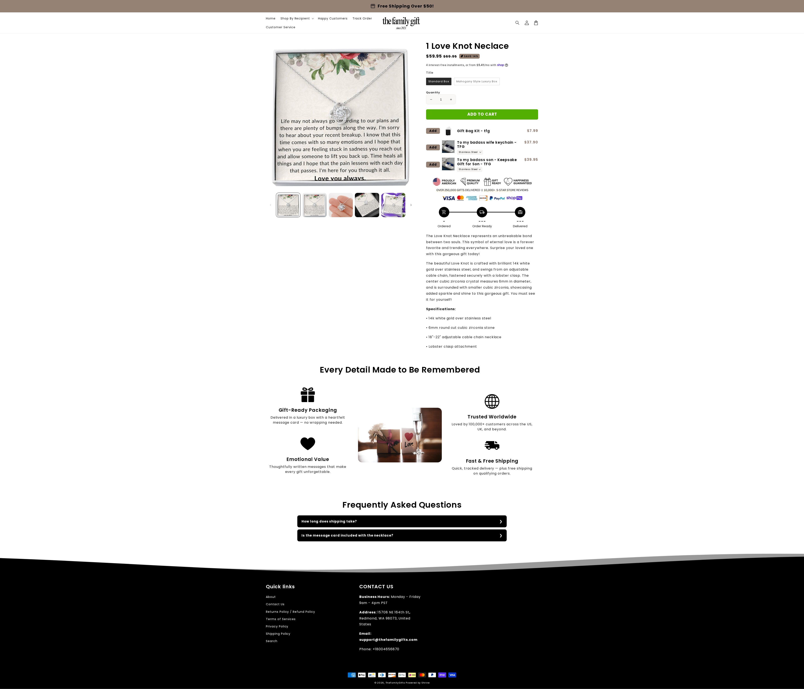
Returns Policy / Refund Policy (290, 612)
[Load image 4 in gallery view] (367, 205)
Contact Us (275, 604)
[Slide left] (270, 205)
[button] (517, 22)
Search (271, 641)
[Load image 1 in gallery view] (288, 205)
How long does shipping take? (329, 521)
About (271, 597)
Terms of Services (281, 619)
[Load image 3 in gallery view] (341, 205)
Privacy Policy (277, 626)
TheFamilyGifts (395, 682)
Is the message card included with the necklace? (347, 535)
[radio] (438, 81)
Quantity (433, 92)
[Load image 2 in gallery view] (314, 205)
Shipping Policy (278, 634)
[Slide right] (411, 205)
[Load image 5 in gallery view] (393, 205)
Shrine (425, 682)
